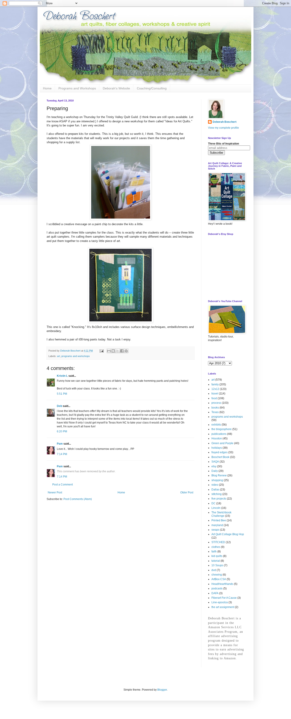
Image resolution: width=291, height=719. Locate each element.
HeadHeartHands (222, 584)
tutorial (215, 560)
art (58, 356)
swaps (215, 529)
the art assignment (222, 607)
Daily (214, 471)
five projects (218, 498)
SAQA (215, 461)
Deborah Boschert (224, 121)
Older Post (186, 492)
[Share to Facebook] (122, 351)
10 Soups (217, 565)
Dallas (215, 489)
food (214, 398)
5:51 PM (62, 393)
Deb (59, 406)
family (215, 384)
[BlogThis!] (113, 351)
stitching (216, 494)
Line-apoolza (219, 602)
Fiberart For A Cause (224, 597)
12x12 (215, 389)
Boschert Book (220, 457)
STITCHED (218, 542)
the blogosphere (221, 429)
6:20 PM (62, 431)
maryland (217, 525)
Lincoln (216, 508)
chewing (216, 574)
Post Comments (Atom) (77, 499)
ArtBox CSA (218, 579)
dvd (213, 570)
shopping (217, 480)
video (214, 484)
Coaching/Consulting (152, 88)
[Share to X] (117, 351)
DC (213, 503)
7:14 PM (62, 454)
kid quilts (216, 556)
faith (214, 551)
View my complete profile (223, 127)
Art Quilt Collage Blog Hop (227, 534)
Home (47, 88)
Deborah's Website (116, 88)
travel (214, 393)
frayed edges (219, 452)
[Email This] (109, 351)
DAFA (214, 593)
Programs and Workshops (77, 88)
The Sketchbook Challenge (221, 514)
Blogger (162, 689)
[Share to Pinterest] (126, 351)
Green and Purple (222, 443)
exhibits (216, 424)
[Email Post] (101, 350)
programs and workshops (75, 356)
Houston (216, 438)
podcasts (217, 588)
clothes (215, 547)
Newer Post (55, 492)
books (215, 407)
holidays (216, 447)
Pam (60, 443)
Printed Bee (218, 520)
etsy (213, 466)
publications (218, 434)
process (216, 402)
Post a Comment (62, 484)
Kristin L (62, 375)
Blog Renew (219, 475)
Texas (215, 412)
